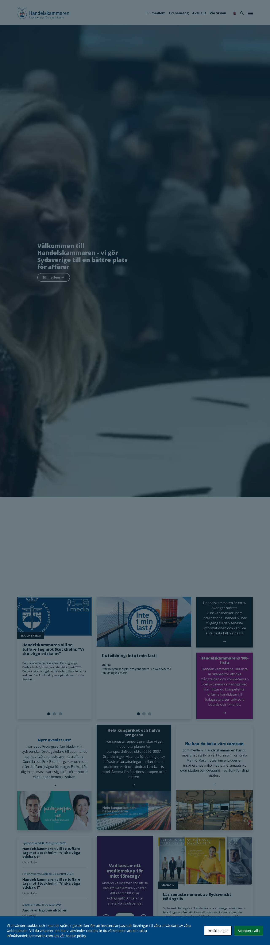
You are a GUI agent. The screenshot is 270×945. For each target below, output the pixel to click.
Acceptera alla (249, 930)
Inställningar (218, 930)
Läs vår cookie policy (70, 935)
